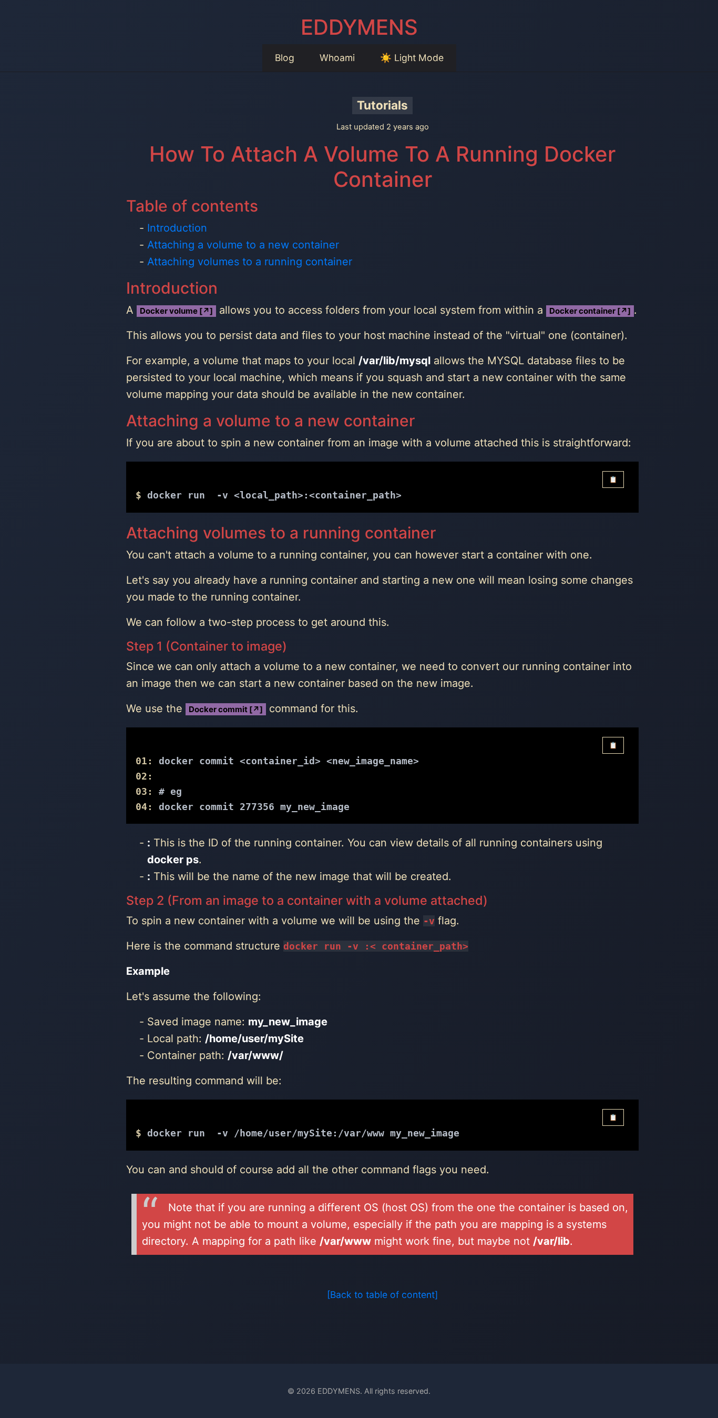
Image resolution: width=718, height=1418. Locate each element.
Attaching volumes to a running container (249, 261)
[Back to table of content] (382, 1294)
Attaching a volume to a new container (243, 244)
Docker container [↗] (590, 311)
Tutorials (382, 105)
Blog (284, 57)
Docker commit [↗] (226, 709)
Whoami (337, 57)
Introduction (177, 228)
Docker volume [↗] (176, 311)
